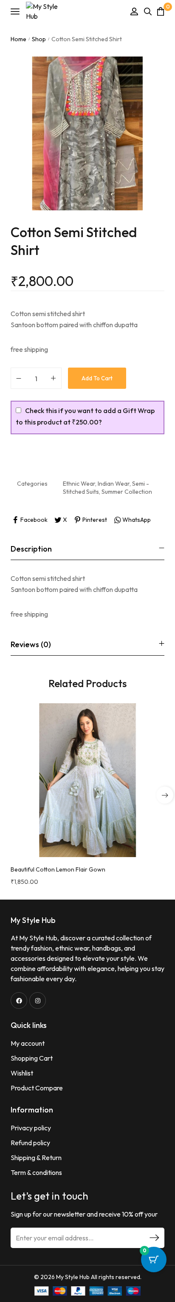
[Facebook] (19, 1000)
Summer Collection (127, 491)
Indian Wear (114, 483)
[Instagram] (37, 1000)
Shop (39, 39)
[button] (164, 795)
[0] (160, 11)
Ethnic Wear (79, 483)
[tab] (87, 549)
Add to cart (97, 378)
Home (18, 39)
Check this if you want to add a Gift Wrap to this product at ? (85, 416)
